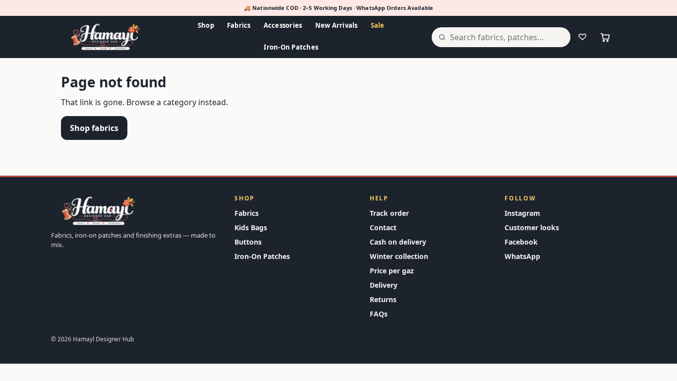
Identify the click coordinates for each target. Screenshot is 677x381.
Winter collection (399, 256)
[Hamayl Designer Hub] (105, 37)
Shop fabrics (94, 128)
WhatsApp (522, 256)
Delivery (383, 285)
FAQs (379, 313)
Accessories (283, 25)
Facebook (521, 242)
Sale (378, 25)
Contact (383, 227)
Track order (389, 213)
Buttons (248, 242)
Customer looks (532, 227)
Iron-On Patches (291, 47)
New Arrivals (336, 25)
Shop (206, 25)
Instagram (522, 213)
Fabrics (239, 25)
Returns (383, 299)
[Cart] (605, 37)
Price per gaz (392, 270)
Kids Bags (250, 227)
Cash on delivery (398, 242)
